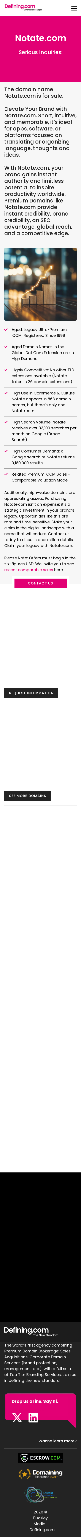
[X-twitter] (17, 1417)
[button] (72, 8)
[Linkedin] (33, 1417)
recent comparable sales (29, 569)
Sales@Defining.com (40, 58)
